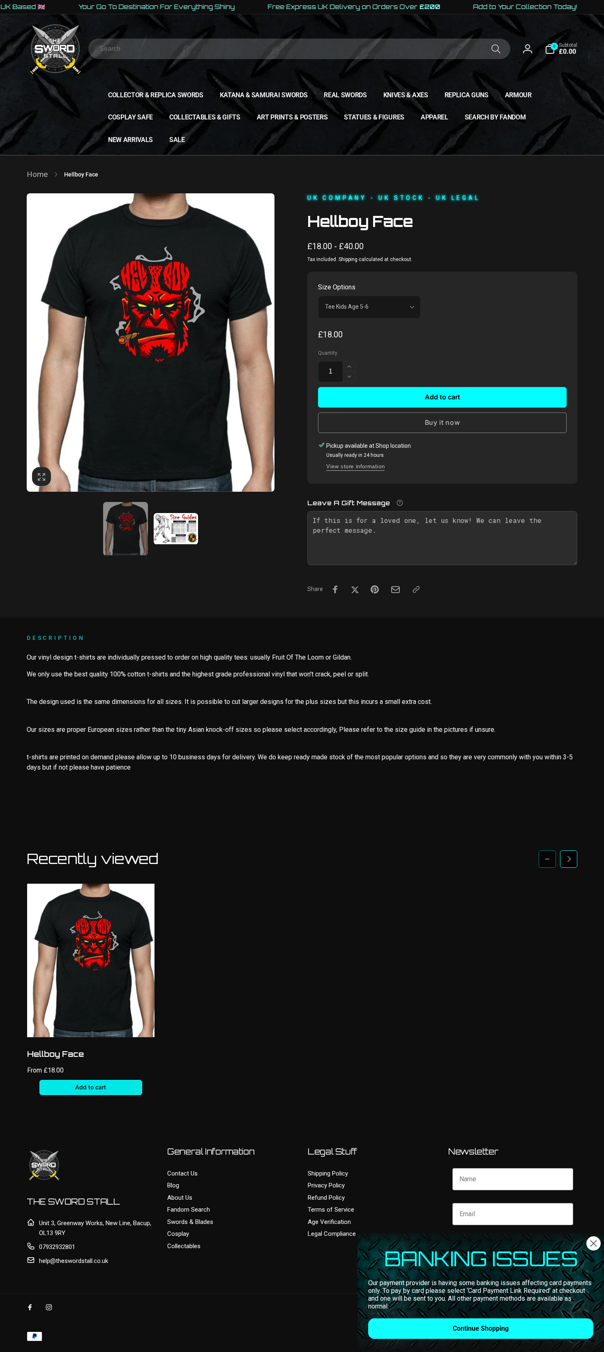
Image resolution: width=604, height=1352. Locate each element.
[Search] (496, 49)
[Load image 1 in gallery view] (125, 529)
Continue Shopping (481, 1328)
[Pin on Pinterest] (375, 589)
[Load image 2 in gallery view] (176, 529)
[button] (561, 49)
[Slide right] (568, 859)
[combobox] (299, 49)
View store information (355, 466)
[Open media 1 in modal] (150, 342)
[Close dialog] (593, 1243)
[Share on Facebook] (335, 589)
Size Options (336, 287)
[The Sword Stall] (44, 1180)
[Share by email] (395, 589)
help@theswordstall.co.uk (73, 1261)
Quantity (327, 353)
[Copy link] (416, 589)
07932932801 (57, 1247)
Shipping (348, 259)
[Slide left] (547, 859)
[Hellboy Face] (91, 1022)
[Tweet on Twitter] (355, 589)
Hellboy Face (55, 1054)
